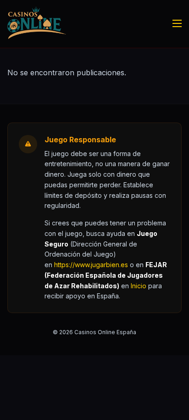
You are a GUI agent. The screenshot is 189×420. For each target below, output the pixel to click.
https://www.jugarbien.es (91, 265)
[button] (138, 286)
